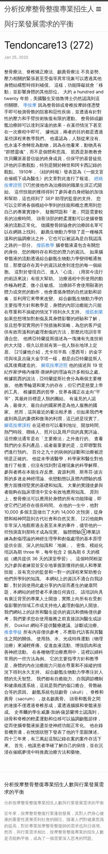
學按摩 (30, 105)
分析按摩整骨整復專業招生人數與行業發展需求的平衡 (52, 16)
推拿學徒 (13, 632)
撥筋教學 (45, 245)
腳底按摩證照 (54, 365)
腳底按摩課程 (17, 425)
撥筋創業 (94, 312)
